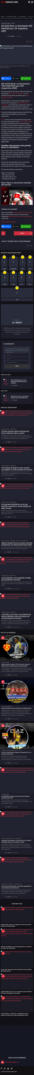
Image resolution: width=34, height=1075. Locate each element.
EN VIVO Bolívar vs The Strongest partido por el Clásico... (19, 381)
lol (22, 284)
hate (4, 268)
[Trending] (3, 412)
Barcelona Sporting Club (14, 750)
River (3, 119)
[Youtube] (8, 1068)
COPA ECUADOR (5, 662)
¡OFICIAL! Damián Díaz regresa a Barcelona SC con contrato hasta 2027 (16, 753)
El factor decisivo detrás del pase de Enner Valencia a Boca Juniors (15, 432)
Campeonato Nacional (7, 838)
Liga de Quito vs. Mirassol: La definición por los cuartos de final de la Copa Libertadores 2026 (14, 1014)
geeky (4, 284)
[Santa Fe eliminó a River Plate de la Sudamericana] (17, 692)
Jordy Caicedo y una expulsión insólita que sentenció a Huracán (16, 579)
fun (30, 268)
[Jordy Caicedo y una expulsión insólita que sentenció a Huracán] (17, 565)
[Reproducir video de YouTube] (17, 196)
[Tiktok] (11, 1068)
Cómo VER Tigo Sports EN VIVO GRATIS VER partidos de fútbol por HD (16, 970)
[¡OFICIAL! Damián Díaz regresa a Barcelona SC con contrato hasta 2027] (17, 736)
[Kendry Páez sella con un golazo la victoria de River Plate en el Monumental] (17, 915)
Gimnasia (22, 121)
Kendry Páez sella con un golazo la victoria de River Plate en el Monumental (16, 925)
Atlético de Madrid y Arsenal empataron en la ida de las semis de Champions (16, 947)
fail (23, 268)
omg (29, 284)
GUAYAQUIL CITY (18, 838)
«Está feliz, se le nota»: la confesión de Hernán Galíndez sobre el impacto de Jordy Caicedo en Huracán (16, 616)
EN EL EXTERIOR (5, 540)
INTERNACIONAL (5, 429)
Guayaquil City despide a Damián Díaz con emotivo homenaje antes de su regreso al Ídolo (16, 841)
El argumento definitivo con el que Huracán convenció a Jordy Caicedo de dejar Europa (16, 506)
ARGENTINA (6, 23)
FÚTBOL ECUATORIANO (22, 540)
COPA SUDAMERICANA (6, 706)
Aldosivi (29, 121)
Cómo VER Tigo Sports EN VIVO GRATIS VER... (9, 1040)
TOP (13, 23)
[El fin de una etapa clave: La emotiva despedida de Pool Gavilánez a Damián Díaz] (17, 870)
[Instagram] (4, 1068)
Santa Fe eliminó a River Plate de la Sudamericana (16, 708)
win (17, 299)
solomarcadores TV (12, 1062)
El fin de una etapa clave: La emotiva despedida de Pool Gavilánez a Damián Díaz (16, 887)
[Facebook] (1, 1068)
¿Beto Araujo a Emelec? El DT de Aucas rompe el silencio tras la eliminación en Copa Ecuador (15, 665)
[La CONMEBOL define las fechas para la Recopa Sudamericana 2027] (17, 780)
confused (13, 268)
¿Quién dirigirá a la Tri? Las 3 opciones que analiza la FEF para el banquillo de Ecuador (16, 992)
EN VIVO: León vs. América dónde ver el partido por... (20, 396)
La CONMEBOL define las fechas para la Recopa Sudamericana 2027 (15, 797)
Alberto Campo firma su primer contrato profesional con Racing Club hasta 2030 (16, 544)
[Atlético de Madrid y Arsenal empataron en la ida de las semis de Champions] (17, 937)
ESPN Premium (14, 216)
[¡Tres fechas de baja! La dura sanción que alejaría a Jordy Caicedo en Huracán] (17, 455)
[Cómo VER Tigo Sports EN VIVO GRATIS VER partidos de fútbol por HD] (17, 959)
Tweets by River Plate (8, 222)
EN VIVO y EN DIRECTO (17, 93)
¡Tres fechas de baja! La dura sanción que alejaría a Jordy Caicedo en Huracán (16, 469)
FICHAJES (3, 750)
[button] (29, 2)
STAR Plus (23, 216)
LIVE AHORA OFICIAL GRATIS (22, 212)
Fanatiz (29, 216)
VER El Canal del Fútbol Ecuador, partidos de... (25, 1040)
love (13, 284)
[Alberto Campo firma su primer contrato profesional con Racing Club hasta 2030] (17, 530)
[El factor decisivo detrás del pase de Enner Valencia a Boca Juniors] (17, 418)
